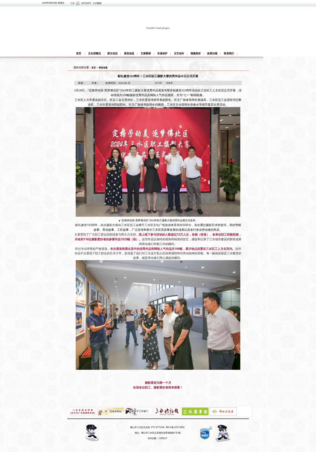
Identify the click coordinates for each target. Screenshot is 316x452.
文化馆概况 (94, 53)
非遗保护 (162, 53)
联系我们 (229, 53)
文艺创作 (179, 53)
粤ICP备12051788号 (175, 427)
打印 (160, 83)
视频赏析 (196, 53)
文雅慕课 (146, 53)
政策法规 (212, 53)
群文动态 (112, 53)
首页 (78, 53)
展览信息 (129, 53)
